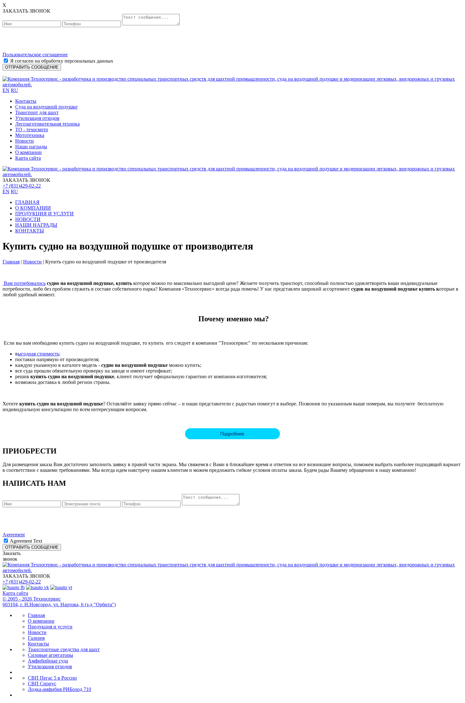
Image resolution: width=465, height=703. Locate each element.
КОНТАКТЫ (29, 230)
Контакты (25, 101)
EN (6, 90)
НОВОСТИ (27, 219)
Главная (11, 261)
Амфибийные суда (48, 660)
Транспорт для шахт (37, 112)
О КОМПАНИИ (33, 208)
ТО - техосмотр (31, 129)
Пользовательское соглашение (35, 54)
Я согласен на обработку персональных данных (61, 61)
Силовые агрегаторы (50, 655)
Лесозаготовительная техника (47, 123)
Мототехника (29, 135)
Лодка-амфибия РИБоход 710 (59, 689)
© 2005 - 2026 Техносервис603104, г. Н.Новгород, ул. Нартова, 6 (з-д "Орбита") (59, 601)
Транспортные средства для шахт (64, 649)
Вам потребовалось (24, 283)
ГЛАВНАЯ (27, 202)
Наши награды (31, 146)
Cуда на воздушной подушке (46, 106)
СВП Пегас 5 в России (52, 678)
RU (14, 90)
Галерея (36, 638)
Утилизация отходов (37, 118)
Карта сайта (28, 158)
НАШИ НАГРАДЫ (36, 225)
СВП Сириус (42, 683)
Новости (24, 141)
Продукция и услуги (50, 626)
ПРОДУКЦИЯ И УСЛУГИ (44, 213)
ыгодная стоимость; (39, 353)
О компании (28, 152)
